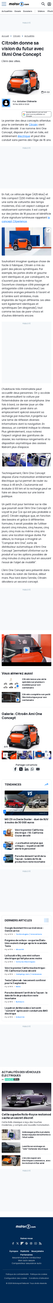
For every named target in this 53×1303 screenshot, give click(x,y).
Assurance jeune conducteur (26, 1257)
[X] (17, 1243)
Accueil (5, 36)
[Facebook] (13, 1243)
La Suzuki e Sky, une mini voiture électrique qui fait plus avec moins (23, 957)
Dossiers (27, 11)
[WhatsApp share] (32, 769)
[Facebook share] (15, 769)
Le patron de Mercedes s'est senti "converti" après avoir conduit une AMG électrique (26, 1010)
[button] (5, 755)
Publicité (24, 1251)
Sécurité (20, 949)
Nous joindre (37, 1251)
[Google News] (26, 1243)
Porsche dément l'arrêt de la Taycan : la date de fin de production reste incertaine (26, 995)
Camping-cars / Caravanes (29, 974)
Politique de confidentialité (17, 1274)
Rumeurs (20, 1002)
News (18, 986)
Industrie (20, 1017)
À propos (13, 1251)
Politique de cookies (38, 1274)
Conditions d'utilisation (39, 1278)
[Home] (19, 4)
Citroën (16, 36)
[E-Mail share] (38, 769)
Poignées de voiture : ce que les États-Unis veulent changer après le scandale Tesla (26, 943)
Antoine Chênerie (27, 101)
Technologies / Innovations (29, 934)
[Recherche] (43, 4)
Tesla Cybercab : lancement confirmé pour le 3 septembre (25, 982)
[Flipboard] (22, 1243)
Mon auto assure (26, 1260)
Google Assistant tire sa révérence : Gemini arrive (24, 929)
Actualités (7, 11)
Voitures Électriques (25, 962)
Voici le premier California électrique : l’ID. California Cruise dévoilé (25, 969)
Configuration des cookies (15, 1278)
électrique (24, 136)
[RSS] (40, 1243)
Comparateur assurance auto (26, 1263)
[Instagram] (31, 1243)
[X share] (21, 769)
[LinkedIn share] (26, 769)
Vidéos (41, 11)
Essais (18, 11)
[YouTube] (35, 1243)
